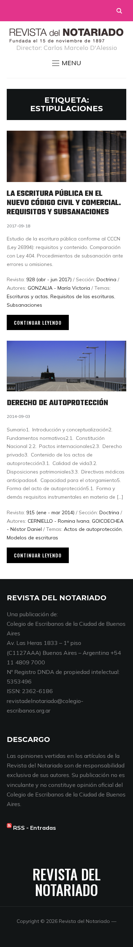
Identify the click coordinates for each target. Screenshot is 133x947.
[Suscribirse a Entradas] (9, 827)
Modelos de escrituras (32, 537)
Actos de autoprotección (93, 529)
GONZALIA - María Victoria (59, 288)
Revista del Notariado (67, 881)
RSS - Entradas (34, 827)
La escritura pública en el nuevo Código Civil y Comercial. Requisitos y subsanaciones (64, 203)
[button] (66, 63)
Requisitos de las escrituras (82, 296)
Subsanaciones (24, 305)
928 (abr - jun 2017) (49, 279)
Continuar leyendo (38, 322)
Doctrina (106, 279)
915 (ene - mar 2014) (50, 512)
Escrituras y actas (27, 296)
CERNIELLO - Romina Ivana (58, 521)
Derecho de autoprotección (57, 403)
